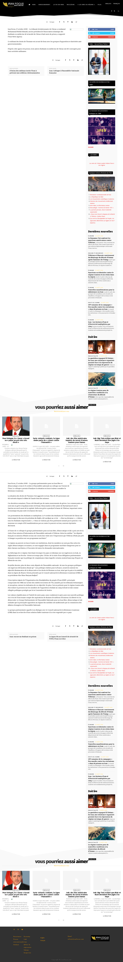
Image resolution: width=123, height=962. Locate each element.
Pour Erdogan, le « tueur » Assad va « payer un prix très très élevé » (16, 440)
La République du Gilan (96, 197)
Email (70, 936)
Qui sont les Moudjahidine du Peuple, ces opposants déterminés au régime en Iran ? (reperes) (102, 221)
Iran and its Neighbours (95, 253)
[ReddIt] (76, 22)
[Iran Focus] (13, 4)
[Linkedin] (72, 22)
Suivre (112, 33)
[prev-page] (59, 466)
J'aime (112, 29)
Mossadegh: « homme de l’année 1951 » (102, 207)
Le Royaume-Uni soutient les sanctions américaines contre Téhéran (99, 240)
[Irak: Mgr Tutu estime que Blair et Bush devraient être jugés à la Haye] (107, 426)
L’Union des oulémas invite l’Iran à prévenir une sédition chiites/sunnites (25, 72)
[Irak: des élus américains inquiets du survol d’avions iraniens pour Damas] (76, 426)
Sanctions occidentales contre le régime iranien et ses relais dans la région (101, 275)
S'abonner (111, 37)
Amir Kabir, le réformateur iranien (99, 205)
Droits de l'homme (94, 302)
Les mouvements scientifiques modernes (102, 199)
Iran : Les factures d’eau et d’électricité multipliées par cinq (99, 324)
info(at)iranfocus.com (76, 939)
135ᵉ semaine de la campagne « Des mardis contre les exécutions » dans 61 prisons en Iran (101, 307)
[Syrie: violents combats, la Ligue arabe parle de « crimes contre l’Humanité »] (46, 426)
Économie (91, 236)
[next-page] (63, 466)
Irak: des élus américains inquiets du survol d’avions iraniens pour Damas (77, 440)
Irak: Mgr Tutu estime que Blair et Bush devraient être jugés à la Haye (107, 440)
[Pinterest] (68, 22)
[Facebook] (111, 11)
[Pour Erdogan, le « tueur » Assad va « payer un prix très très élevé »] (16, 426)
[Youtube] (22, 929)
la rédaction (16, 460)
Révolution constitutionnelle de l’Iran (100, 195)
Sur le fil (16, 436)
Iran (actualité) (93, 356)
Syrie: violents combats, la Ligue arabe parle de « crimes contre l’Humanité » (46, 440)
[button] (118, 11)
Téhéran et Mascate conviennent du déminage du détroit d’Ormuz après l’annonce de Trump (101, 257)
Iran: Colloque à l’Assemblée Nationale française (64, 72)
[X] (114, 11)
